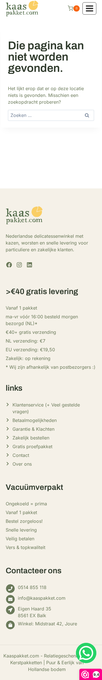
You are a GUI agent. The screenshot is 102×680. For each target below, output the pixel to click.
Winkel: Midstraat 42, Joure (47, 623)
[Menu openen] (89, 8)
